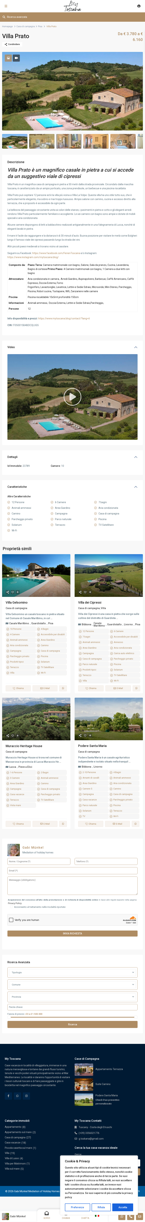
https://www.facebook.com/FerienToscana (56, 253)
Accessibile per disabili (53, 634)
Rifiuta (101, 1207)
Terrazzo (14, 667)
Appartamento (13, 1126)
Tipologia (17, 972)
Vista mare (15, 805)
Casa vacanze (17, 794)
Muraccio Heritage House (24, 746)
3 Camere (15, 778)
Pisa (40, 26)
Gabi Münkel (33, 847)
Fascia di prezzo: (16, 1014)
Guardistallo (38, 623)
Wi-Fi (43, 672)
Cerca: (78, 1154)
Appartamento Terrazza (109, 1069)
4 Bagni (44, 629)
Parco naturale (90, 664)
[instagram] (26, 1096)
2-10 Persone (89, 772)
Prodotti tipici (17, 661)
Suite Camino (103, 1084)
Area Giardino (48, 640)
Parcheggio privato (19, 656)
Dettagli (12, 457)
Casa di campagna (25, 26)
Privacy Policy (15, 903)
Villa (12, 672)
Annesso (118, 642)
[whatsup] (17, 1096)
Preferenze (77, 1207)
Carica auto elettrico (124, 653)
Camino (45, 645)
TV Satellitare (47, 667)
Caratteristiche (17, 486)
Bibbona (86, 624)
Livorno (128, 624)
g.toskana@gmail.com (91, 1138)
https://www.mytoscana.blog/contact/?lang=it (64, 318)
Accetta (122, 1207)
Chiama (20, 688)
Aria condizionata (19, 645)
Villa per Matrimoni (15, 1163)
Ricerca (72, 1024)
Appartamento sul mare (18, 1132)
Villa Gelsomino (17, 602)
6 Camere (118, 631)
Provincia (16, 997)
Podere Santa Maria (92, 746)
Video (11, 347)
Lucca (12, 767)
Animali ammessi (19, 640)
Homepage (7, 26)
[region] (99, 1185)
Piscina (44, 656)
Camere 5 (87, 788)
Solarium (45, 661)
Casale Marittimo (19, 623)
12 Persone (88, 631)
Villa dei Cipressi (89, 602)
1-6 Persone (16, 772)
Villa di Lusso (12, 1158)
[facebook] (8, 1096)
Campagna (15, 650)
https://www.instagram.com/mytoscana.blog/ (33, 257)
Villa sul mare (12, 1168)
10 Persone (15, 629)
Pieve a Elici (25, 767)
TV (84, 816)
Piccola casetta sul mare (18, 1147)
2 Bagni (44, 772)
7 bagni (86, 636)
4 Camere (15, 634)
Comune (16, 984)
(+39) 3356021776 (89, 1133)
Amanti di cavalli (91, 777)
